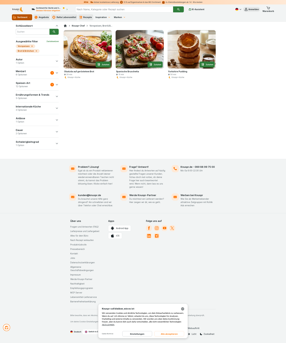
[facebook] (149, 228)
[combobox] (124, 9)
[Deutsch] (238, 9)
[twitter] (172, 228)
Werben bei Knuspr (192, 195)
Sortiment (22, 17)
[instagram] (157, 228)
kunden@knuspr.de (89, 195)
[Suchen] (178, 9)
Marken (118, 17)
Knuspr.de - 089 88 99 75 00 (198, 166)
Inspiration (101, 17)
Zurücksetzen (52, 41)
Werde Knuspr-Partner (142, 195)
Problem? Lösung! (88, 166)
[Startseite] (65, 26)
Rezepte (87, 17)
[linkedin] (149, 236)
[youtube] (164, 228)
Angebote (44, 17)
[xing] (157, 236)
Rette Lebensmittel (66, 17)
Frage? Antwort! (139, 166)
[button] (251, 9)
